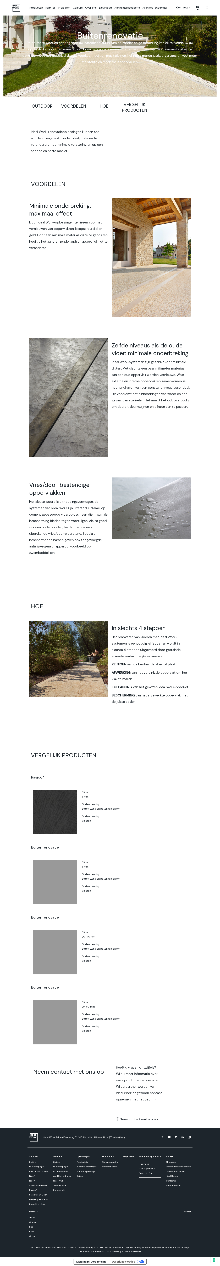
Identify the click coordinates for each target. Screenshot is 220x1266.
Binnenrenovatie (110, 1162)
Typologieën (83, 1162)
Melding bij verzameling (91, 1261)
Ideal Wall (58, 1180)
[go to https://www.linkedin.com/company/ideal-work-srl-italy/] (182, 1137)
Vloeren (33, 1156)
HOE (104, 106)
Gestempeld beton (38, 1199)
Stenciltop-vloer (37, 1204)
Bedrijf (169, 1156)
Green (32, 1236)
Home (99, 24)
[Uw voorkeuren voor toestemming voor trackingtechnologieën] (214, 1260)
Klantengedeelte (147, 1168)
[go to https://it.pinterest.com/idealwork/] (176, 1137)
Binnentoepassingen (87, 1166)
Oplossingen (83, 1156)
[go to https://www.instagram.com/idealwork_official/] (189, 1137)
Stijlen (80, 1176)
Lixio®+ (32, 1180)
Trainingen (144, 1164)
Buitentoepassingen (86, 1171)
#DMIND (137, 1251)
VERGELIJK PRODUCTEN (134, 107)
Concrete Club (146, 1173)
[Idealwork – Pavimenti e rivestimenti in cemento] (34, 1137)
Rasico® (33, 1190)
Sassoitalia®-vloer (38, 1194)
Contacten (183, 7)
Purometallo (59, 1190)
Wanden (57, 1156)
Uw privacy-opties (123, 1261)
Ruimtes (51, 7)
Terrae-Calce (59, 1185)
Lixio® (32, 1176)
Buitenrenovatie (109, 1166)
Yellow (32, 1217)
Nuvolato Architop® (38, 1171)
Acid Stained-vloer (38, 1185)
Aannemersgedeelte (127, 7)
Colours (78, 7)
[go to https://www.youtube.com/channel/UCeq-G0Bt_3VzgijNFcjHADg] (169, 1137)
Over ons (91, 7)
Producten (36, 7)
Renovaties (108, 1156)
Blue (31, 1231)
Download (105, 7)
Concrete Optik (60, 1171)
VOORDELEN (73, 106)
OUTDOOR (42, 106)
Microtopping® (36, 1166)
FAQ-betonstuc (173, 1185)
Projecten (64, 7)
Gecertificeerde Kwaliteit (178, 1166)
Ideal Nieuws (172, 1176)
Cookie (127, 1251)
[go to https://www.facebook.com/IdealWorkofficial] (162, 1137)
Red (31, 1226)
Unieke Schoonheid (175, 1171)
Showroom (171, 1162)
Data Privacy (115, 1251)
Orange (32, 1222)
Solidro (32, 1162)
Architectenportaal (154, 7)
